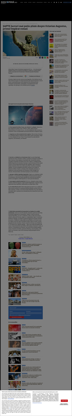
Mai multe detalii (11, 398)
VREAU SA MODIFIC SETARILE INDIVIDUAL (64, 404)
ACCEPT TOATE (64, 400)
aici (9, 408)
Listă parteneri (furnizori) (37, 402)
